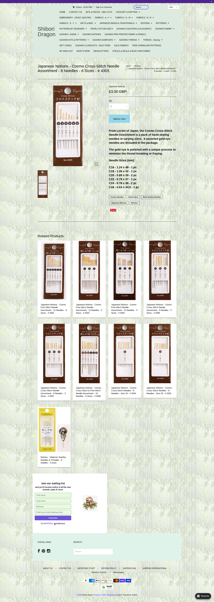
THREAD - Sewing (151, 40)
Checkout (108, 7)
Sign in (98, 7)
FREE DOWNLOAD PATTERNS (146, 45)
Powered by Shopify (130, 595)
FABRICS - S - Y (66, 23)
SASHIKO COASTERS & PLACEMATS (133, 29)
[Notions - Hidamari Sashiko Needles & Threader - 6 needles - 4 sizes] (54, 430)
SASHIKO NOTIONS (91, 34)
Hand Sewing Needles (152, 197)
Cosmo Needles (117, 197)
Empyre (119, 595)
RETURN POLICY (108, 568)
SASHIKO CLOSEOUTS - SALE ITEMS (92, 45)
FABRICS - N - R (143, 18)
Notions (137, 66)
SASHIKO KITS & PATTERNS (72, 40)
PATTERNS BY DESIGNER (71, 29)
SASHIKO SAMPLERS (103, 40)
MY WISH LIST (66, 51)
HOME (62, 12)
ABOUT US (48, 568)
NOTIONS (145, 23)
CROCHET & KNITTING (127, 12)
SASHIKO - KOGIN (67, 34)
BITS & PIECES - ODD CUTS (99, 12)
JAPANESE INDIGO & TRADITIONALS (117, 23)
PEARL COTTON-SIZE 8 (102, 29)
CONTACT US (75, 12)
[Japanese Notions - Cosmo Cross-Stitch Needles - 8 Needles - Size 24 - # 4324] (125, 353)
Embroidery (133, 197)
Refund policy (118, 572)
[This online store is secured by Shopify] (107, 587)
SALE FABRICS (121, 45)
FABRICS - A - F (102, 18)
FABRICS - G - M (122, 18)
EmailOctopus (60, 523)
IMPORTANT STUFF (86, 568)
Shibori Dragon (46, 31)
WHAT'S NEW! (83, 51)
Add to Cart (119, 118)
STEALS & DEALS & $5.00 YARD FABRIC (131, 51)
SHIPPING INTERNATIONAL (154, 568)
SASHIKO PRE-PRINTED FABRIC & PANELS (125, 34)
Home (128, 66)
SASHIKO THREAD (128, 40)
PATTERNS (161, 23)
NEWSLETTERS (101, 51)
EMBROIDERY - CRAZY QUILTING (75, 18)
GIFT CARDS (65, 45)
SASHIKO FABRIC (163, 29)
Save (114, 210)
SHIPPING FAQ (129, 568)
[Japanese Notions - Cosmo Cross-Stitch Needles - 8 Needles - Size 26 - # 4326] (160, 353)
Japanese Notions (117, 86)
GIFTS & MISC (86, 23)
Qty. (110, 101)
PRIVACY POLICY (99, 572)
